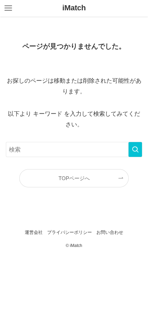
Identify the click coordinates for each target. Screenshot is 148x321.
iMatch (74, 8)
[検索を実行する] (135, 149)
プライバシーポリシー (69, 232)
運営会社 (34, 232)
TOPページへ (74, 178)
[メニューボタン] (8, 8)
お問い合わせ (109, 232)
